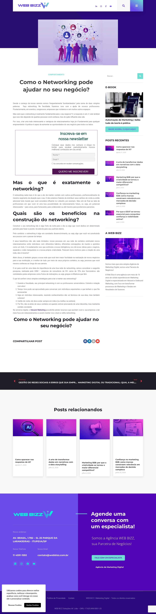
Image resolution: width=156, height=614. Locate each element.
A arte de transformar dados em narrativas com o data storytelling (129, 164)
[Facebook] (27, 563)
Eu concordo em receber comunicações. (68, 164)
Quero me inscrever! (73, 171)
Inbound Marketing (37, 310)
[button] (85, 341)
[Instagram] (101, 6)
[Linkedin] (15, 563)
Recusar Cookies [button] (15, 605)
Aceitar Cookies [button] (32, 605)
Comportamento (56, 75)
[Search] (140, 76)
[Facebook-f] (106, 6)
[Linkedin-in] (96, 6)
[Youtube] (110, 6)
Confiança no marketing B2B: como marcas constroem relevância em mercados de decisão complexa (128, 198)
